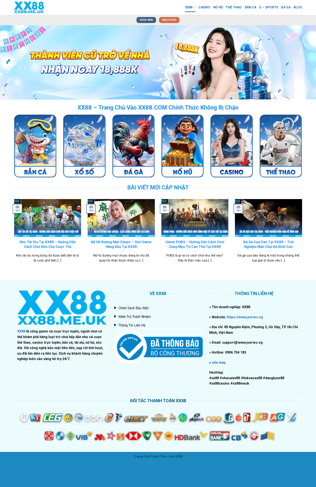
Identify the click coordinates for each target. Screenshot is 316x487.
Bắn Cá (250, 7)
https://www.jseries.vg (244, 317)
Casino (204, 7)
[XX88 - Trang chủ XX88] (35, 7)
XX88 (189, 7)
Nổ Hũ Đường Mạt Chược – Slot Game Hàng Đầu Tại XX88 (121, 244)
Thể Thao (234, 7)
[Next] (304, 62)
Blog (298, 7)
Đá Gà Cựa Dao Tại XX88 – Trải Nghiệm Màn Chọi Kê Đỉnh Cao (268, 244)
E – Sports (268, 7)
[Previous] (12, 62)
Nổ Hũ (218, 7)
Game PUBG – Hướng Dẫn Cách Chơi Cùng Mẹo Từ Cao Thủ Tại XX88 (195, 244)
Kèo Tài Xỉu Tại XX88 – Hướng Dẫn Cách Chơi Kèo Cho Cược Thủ (48, 244)
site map (219, 362)
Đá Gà (285, 7)
